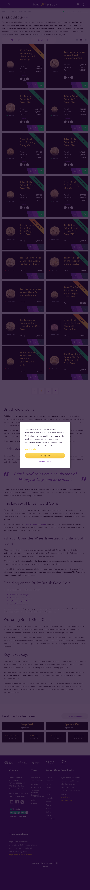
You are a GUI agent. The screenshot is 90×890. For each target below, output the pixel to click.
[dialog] (45, 445)
